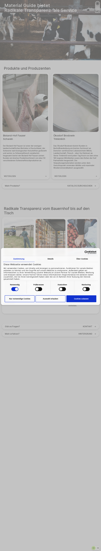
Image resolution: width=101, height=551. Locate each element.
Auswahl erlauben (50, 299)
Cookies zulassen (81, 299)
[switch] (38, 289)
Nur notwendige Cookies (19, 299)
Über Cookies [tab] (82, 259)
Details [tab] (50, 259)
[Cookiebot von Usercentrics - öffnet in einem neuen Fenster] (85, 252)
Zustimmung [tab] (18, 259)
